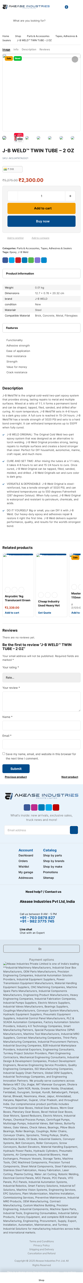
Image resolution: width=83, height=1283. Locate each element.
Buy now (43, 221)
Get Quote (44, 612)
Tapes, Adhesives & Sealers (56, 248)
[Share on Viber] (37, 260)
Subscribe (74, 830)
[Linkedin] (41, 807)
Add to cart (43, 208)
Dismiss (52, 1276)
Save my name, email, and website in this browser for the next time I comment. (41, 756)
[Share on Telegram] (44, 260)
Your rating (10, 667)
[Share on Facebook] (5, 260)
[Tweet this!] (12, 260)
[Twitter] (49, 807)
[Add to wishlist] (4, 238)
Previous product (16, 776)
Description (29, 49)
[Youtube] (56, 807)
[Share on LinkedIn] (24, 260)
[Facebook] (27, 807)
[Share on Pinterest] (18, 260)
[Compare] (28, 238)
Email (6, 735)
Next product (69, 776)
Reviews (44, 49)
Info (16, 49)
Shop (18, 36)
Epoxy (13, 252)
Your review (11, 687)
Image (6, 49)
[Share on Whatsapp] (31, 260)
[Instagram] (34, 807)
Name (7, 717)
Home (5, 36)
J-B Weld (23, 252)
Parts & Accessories (38, 36)
